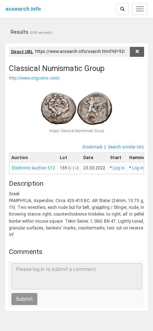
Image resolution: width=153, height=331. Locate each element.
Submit (24, 299)
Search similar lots (126, 147)
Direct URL (22, 51)
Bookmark (92, 147)
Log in (119, 168)
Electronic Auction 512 (33, 168)
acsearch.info (23, 9)
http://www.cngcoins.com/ (34, 78)
